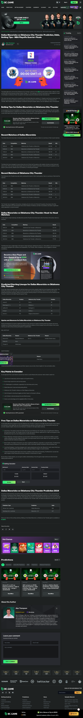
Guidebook (36, 7)
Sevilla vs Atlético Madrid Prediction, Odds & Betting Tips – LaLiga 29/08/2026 (71, 62)
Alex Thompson (10, 43)
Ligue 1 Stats (67, 703)
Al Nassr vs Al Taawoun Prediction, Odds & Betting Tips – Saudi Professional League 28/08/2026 (72, 127)
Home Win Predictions (19, 564)
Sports (2, 703)
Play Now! (75, 713)
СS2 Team (55, 7)
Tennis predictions (26, 703)
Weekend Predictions (45, 564)
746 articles (31, 612)
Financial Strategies (5, 707)
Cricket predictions (26, 707)
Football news (46, 705)
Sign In (65, 2)
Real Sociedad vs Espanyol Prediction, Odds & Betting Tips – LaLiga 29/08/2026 (71, 70)
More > (56, 539)
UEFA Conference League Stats (71, 701)
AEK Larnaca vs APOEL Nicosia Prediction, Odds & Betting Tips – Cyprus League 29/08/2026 (71, 54)
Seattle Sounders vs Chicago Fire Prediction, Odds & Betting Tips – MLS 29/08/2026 (71, 93)
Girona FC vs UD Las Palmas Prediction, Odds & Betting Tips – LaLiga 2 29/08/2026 (71, 47)
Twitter (18, 44)
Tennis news (46, 707)
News (72, 36)
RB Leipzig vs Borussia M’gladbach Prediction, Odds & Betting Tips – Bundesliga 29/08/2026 (71, 101)
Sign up (78, 692)
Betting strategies (5, 705)
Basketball (8, 564)
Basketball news (47, 701)
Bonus (72, 7)
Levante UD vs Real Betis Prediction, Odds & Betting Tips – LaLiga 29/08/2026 (71, 77)
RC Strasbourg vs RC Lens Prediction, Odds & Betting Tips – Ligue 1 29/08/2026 (71, 85)
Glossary (43, 7)
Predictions (9, 7)
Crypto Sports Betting (6, 701)
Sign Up (74, 2)
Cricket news (46, 703)
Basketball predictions (27, 705)
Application (63, 7)
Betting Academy (19, 7)
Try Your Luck (10, 362)
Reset (23, 481)
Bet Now (9, 482)
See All (56, 559)
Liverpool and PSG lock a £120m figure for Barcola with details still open (70, 39)
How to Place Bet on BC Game (71, 708)
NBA (39, 91)
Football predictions (26, 701)
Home (2, 7)
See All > (79, 33)
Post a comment (10, 661)
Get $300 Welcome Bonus (50, 118)
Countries (28, 7)
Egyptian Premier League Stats (71, 699)
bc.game (3, 519)
